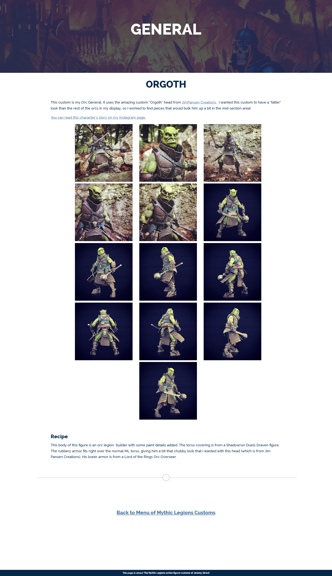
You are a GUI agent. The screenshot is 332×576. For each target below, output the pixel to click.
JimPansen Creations (199, 102)
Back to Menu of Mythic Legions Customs (166, 512)
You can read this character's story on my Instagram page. (98, 117)
